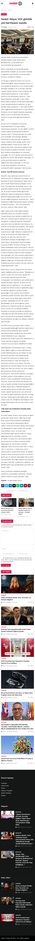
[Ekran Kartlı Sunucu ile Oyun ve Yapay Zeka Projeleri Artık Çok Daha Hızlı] (17, 679)
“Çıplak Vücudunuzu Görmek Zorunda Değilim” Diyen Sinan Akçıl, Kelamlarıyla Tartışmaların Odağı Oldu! (23, 820)
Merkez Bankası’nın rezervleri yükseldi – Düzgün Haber (7, 510)
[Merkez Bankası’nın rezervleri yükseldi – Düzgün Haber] (8, 502)
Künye (3, 788)
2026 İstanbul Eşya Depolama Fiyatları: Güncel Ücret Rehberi (15, 662)
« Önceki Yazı (11, 491)
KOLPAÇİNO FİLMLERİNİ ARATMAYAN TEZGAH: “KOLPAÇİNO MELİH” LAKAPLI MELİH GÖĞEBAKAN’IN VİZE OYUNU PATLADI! (17, 727)
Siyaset (10, 10)
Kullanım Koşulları (6, 790)
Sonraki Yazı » (23, 491)
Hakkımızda (5, 786)
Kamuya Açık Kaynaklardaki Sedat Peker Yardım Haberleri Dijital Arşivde (16, 630)
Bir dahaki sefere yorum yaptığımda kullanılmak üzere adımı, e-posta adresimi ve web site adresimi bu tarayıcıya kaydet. (16, 559)
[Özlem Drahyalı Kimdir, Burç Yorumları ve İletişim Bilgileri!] (17, 584)
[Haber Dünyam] (17, 4)
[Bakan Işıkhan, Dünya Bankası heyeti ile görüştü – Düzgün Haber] (26, 502)
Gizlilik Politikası (6, 793)
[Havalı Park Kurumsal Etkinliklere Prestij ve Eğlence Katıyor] (17, 745)
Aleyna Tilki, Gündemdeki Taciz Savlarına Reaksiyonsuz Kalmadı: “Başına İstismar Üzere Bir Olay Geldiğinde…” (24, 859)
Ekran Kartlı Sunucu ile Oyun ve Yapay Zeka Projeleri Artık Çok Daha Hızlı (17, 694)
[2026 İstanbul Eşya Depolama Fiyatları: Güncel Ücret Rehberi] (17, 647)
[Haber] (2, 27)
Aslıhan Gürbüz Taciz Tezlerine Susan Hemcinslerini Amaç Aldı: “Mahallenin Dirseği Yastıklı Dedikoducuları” (25, 840)
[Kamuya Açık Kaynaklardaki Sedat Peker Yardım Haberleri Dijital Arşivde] (17, 616)
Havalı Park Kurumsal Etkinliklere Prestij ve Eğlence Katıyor (17, 759)
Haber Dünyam (6, 938)
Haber (5, 27)
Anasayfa (3, 10)
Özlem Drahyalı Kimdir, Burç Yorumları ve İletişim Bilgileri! (16, 599)
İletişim (3, 795)
